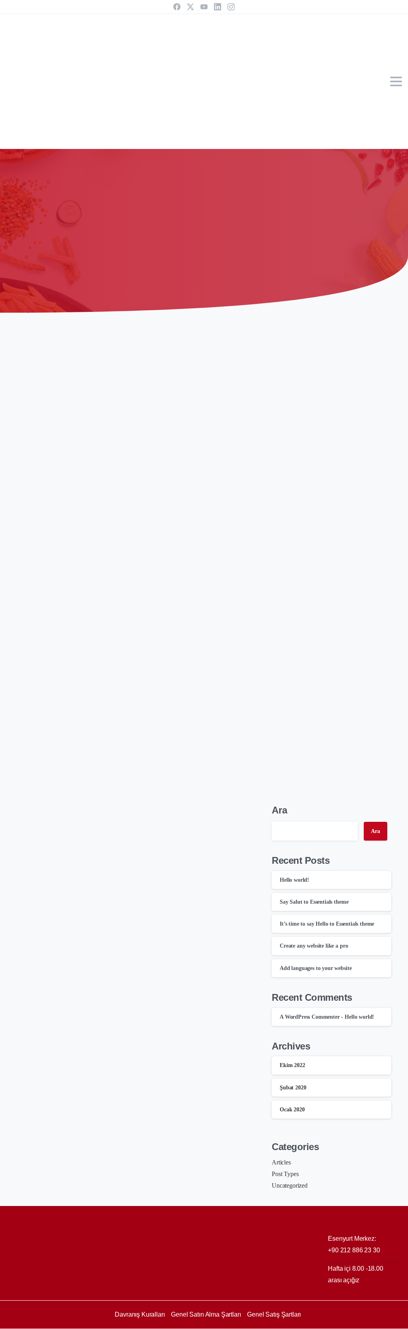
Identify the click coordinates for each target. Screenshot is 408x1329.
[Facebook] (176, 6)
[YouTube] (204, 6)
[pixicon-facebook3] (332, 1322)
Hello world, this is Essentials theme (100, 1136)
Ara (279, 810)
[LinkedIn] (217, 6)
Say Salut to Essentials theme (87, 447)
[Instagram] (231, 6)
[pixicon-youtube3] (364, 1322)
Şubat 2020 (293, 1088)
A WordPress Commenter (310, 1017)
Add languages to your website (90, 963)
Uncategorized (290, 1185)
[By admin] (29, 342)
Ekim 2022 (292, 1065)
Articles (281, 1162)
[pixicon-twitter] (348, 1322)
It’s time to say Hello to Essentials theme (109, 619)
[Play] (140, 389)
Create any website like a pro (85, 791)
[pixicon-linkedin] (380, 1322)
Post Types (285, 1173)
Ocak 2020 (292, 1110)
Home (179, 233)
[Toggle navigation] (396, 81)
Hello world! (294, 880)
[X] (190, 6)
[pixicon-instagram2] (396, 1322)
